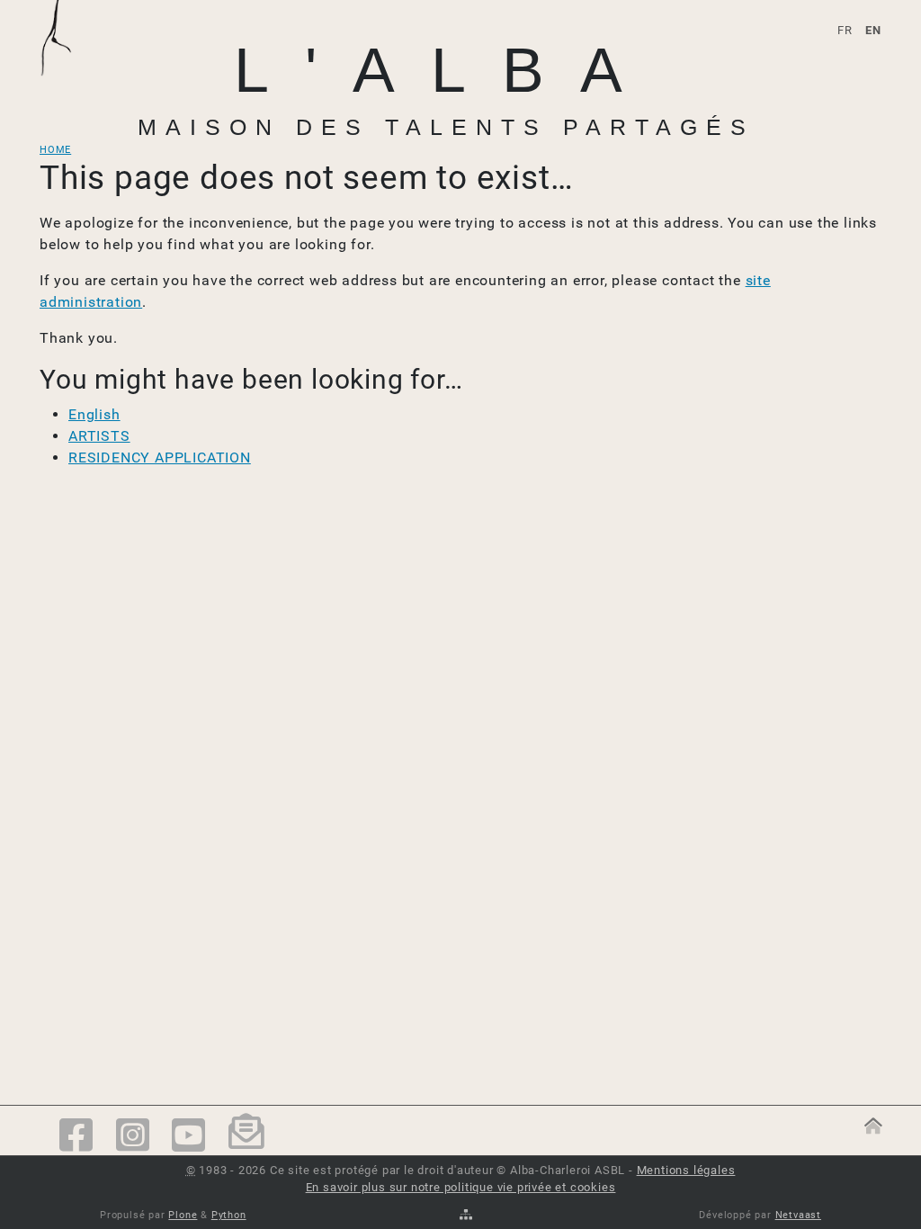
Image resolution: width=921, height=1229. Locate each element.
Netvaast (798, 1215)
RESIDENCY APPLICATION (159, 457)
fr (845, 30)
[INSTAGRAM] (133, 1136)
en (873, 30)
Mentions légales (686, 1170)
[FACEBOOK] (76, 1136)
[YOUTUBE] (189, 1136)
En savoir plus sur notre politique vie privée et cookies (461, 1187)
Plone (182, 1215)
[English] (66, 60)
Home (55, 150)
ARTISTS (99, 435)
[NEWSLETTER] (246, 1137)
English (94, 414)
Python (228, 1215)
